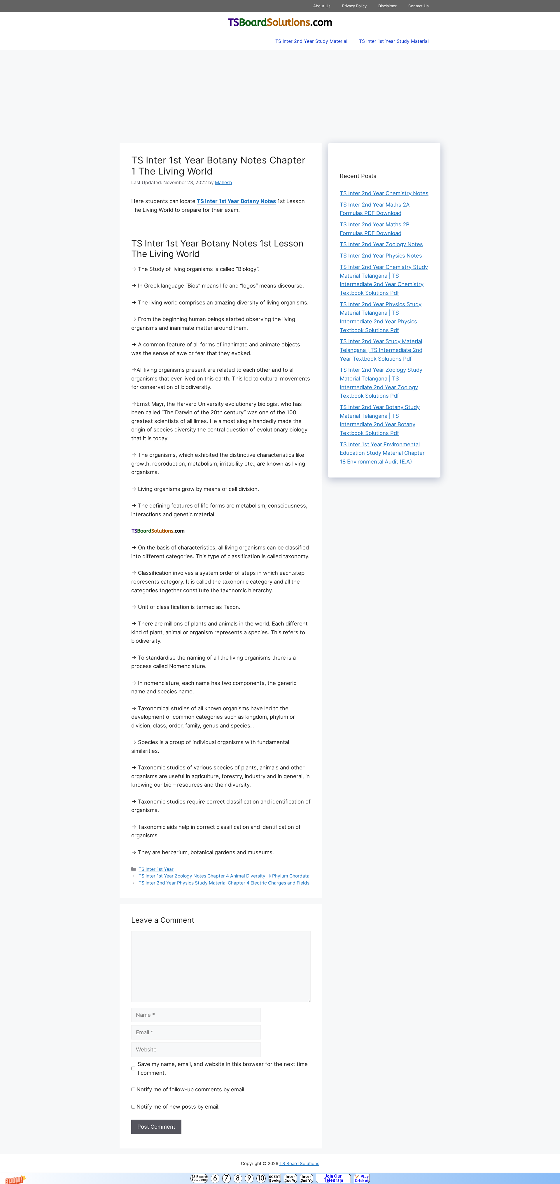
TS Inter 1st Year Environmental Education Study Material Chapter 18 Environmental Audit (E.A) (382, 453)
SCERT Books (275, 1178)
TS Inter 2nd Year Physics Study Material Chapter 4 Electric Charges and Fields (224, 883)
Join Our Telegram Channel (333, 1178)
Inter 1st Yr (290, 1178)
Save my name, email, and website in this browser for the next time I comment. (223, 1068)
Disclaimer (387, 5)
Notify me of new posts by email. (178, 1106)
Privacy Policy (354, 5)
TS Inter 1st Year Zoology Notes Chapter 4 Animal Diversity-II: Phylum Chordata (224, 876)
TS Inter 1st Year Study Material (394, 41)
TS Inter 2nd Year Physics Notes (381, 255)
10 (261, 1178)
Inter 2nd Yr (306, 1178)
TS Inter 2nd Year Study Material (311, 41)
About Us (321, 5)
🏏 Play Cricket (362, 1178)
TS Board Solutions (199, 1178)
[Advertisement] (280, 93)
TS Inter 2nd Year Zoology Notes (381, 244)
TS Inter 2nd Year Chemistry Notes (384, 193)
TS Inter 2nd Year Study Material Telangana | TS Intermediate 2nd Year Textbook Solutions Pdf (381, 350)
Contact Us (418, 5)
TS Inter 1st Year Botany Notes (236, 201)
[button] (280, 1178)
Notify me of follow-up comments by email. (191, 1089)
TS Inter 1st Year (156, 869)
